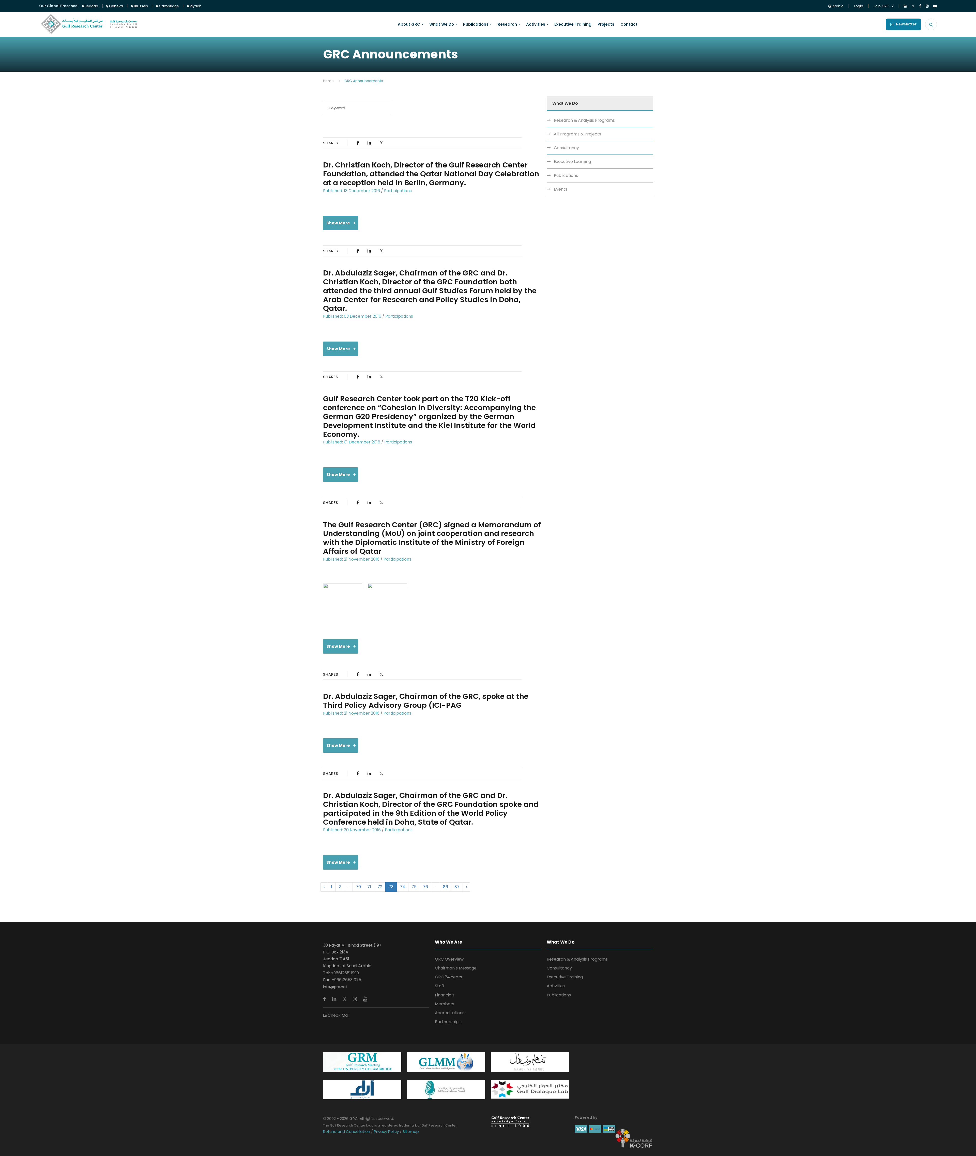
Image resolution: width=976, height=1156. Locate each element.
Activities (535, 24)
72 (379, 887)
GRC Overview (449, 959)
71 (369, 887)
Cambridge (168, 6)
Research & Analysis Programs (584, 120)
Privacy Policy (386, 1131)
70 (358, 887)
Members (444, 1004)
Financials (444, 995)
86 (445, 887)
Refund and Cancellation (347, 1131)
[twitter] (345, 999)
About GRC (409, 24)
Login (858, 6)
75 (414, 887)
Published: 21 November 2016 (351, 559)
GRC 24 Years (448, 977)
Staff (440, 986)
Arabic (837, 6)
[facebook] (325, 999)
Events (560, 189)
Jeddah (91, 6)
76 (425, 887)
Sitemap (410, 1131)
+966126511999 (345, 973)
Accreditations (449, 1013)
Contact (628, 24)
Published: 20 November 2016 (352, 830)
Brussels (140, 6)
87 (457, 887)
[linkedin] (335, 999)
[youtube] (365, 999)
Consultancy (566, 148)
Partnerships (448, 1022)
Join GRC (881, 6)
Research (507, 24)
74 (402, 887)
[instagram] (355, 999)
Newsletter (906, 24)
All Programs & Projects (577, 134)
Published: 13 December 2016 (351, 191)
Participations (398, 191)
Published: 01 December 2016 (351, 442)
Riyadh (195, 6)
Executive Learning (572, 161)
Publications (476, 24)
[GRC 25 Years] (510, 1121)
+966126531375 (346, 980)
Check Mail (338, 1015)
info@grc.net (335, 986)
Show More (338, 223)
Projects (606, 24)
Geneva (115, 6)
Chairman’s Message (456, 968)
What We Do (441, 24)
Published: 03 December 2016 (352, 316)
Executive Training (572, 24)
